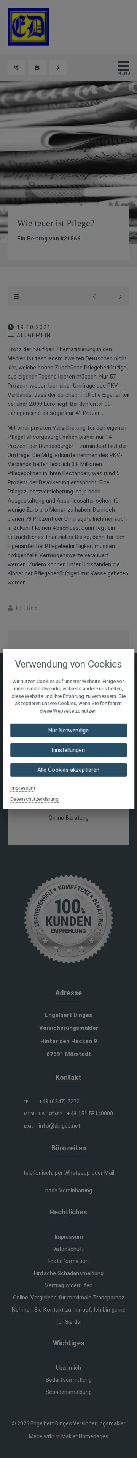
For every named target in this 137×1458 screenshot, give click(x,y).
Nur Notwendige (68, 730)
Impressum (22, 788)
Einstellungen (68, 750)
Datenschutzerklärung (34, 799)
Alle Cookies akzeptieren (69, 770)
